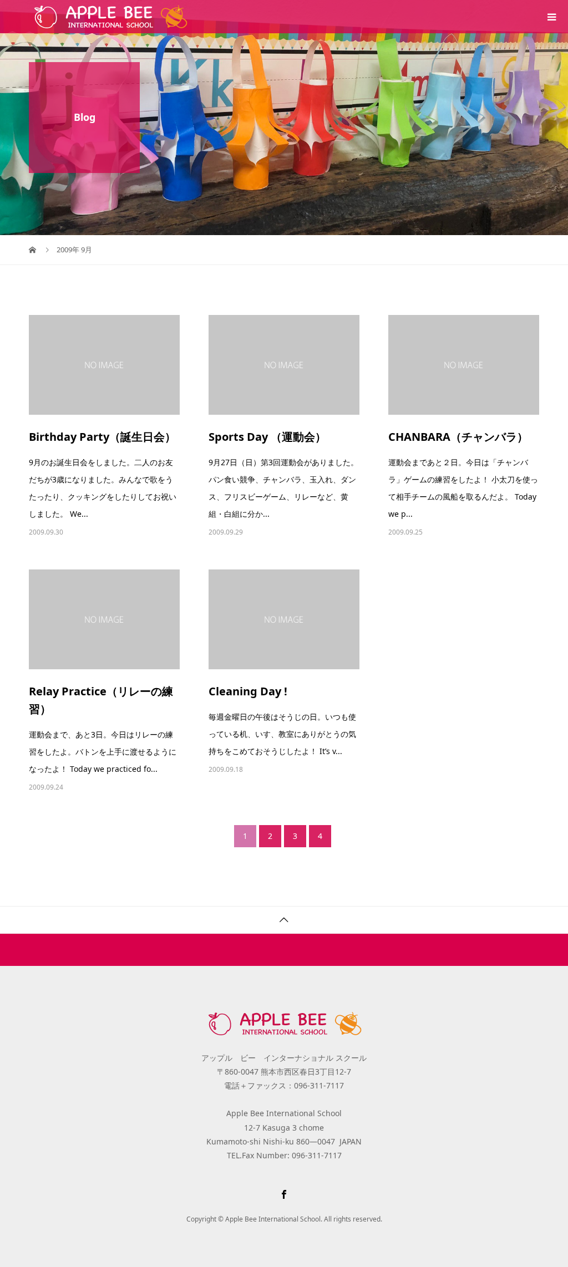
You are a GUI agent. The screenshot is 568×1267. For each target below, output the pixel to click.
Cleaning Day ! (248, 691)
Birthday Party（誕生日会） (102, 436)
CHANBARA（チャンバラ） (458, 436)
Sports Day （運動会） (267, 436)
